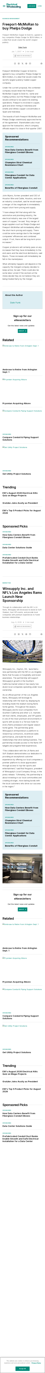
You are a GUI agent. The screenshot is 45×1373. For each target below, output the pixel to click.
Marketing (7, 583)
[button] (4, 6)
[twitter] (22, 63)
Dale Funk (22, 47)
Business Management (11, 18)
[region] (22, 1365)
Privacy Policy (36, 1363)
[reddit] (26, 63)
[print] (41, 63)
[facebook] (15, 63)
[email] (30, 63)
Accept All (22, 1368)
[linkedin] (19, 63)
